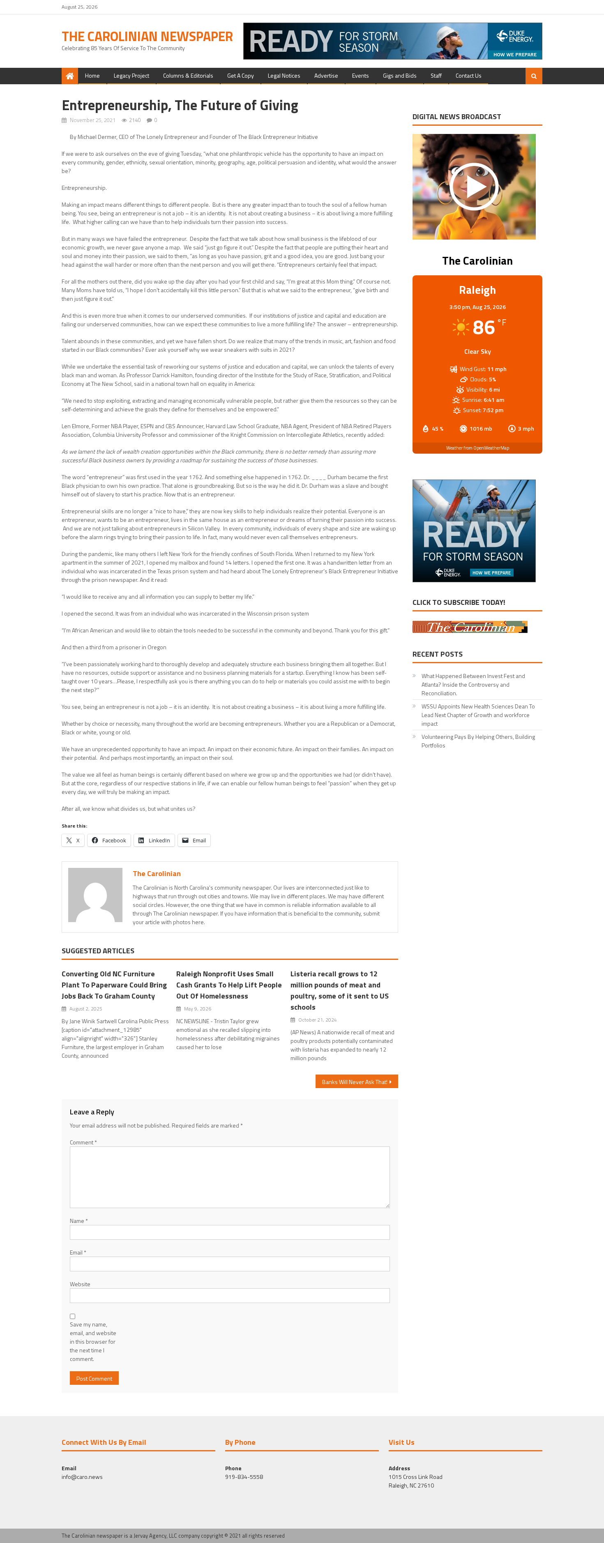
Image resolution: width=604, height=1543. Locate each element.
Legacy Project (131, 75)
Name (79, 1220)
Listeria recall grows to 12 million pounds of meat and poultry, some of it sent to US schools (339, 990)
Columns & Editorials (188, 75)
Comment (83, 1142)
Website (80, 1284)
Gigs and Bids (400, 75)
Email (78, 1252)
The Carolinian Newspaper (147, 36)
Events (360, 75)
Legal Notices (284, 75)
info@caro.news (82, 1476)
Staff (436, 75)
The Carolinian (157, 873)
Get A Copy (240, 75)
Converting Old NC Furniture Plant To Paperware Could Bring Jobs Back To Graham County (114, 984)
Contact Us (469, 75)
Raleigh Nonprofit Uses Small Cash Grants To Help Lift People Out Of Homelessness (229, 984)
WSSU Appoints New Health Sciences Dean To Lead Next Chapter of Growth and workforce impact (478, 715)
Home (92, 75)
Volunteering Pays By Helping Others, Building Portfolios (478, 741)
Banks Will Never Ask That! (354, 1081)
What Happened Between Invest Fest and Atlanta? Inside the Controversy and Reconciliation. (473, 684)
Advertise (326, 75)
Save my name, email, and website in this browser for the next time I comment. (93, 1341)
